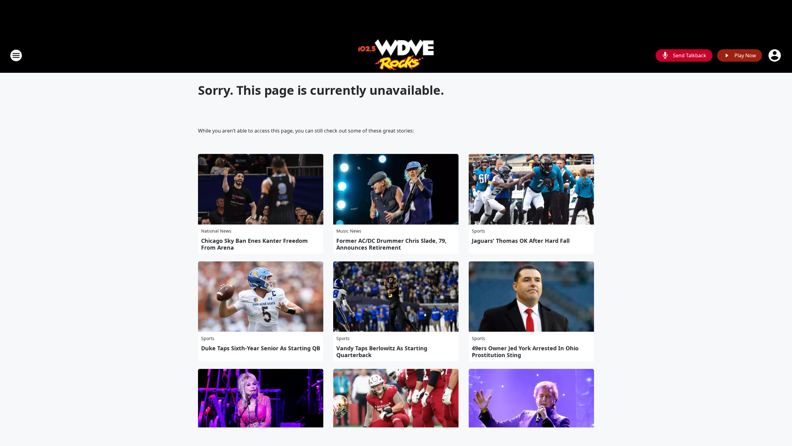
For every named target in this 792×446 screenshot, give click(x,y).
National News (216, 231)
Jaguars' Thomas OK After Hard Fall (521, 240)
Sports (478, 231)
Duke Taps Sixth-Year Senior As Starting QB (260, 348)
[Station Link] (396, 55)
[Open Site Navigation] (16, 55)
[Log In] (775, 55)
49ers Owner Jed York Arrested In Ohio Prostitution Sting (525, 351)
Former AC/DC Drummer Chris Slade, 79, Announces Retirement (391, 244)
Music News (348, 231)
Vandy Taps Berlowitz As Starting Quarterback (381, 351)
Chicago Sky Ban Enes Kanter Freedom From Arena (254, 244)
